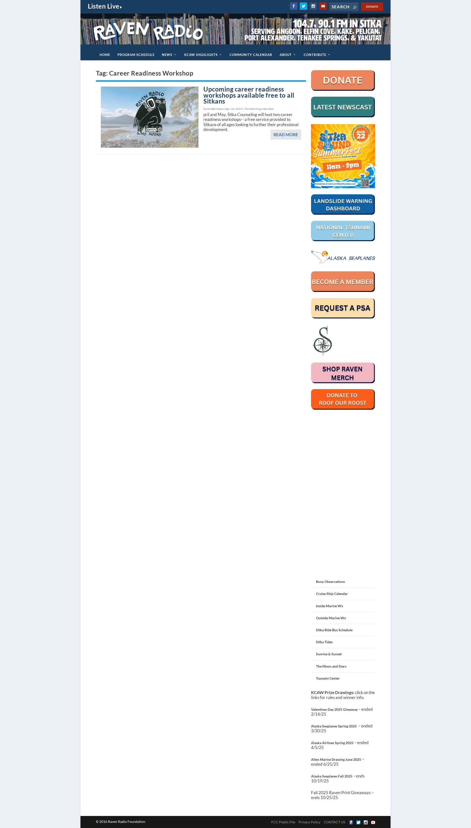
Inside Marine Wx (329, 606)
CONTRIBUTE (315, 55)
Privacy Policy (309, 822)
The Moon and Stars (331, 666)
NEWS (167, 55)
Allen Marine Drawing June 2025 (336, 759)
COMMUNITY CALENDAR (251, 55)
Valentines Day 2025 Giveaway (334, 709)
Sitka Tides (324, 642)
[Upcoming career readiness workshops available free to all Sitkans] (149, 117)
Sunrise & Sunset (329, 654)
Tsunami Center (328, 678)
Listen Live (103, 6)
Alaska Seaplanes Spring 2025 (334, 726)
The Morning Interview (259, 109)
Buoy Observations (330, 581)
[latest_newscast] (343, 116)
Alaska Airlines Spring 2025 (332, 743)
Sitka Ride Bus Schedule (334, 630)
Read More (286, 134)
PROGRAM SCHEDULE (136, 55)
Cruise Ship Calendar (332, 593)
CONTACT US (334, 822)
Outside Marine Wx (331, 618)
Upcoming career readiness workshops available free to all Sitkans (248, 95)
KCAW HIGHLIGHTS (201, 55)
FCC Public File (283, 822)
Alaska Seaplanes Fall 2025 (331, 776)
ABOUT (286, 55)
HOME (105, 55)
